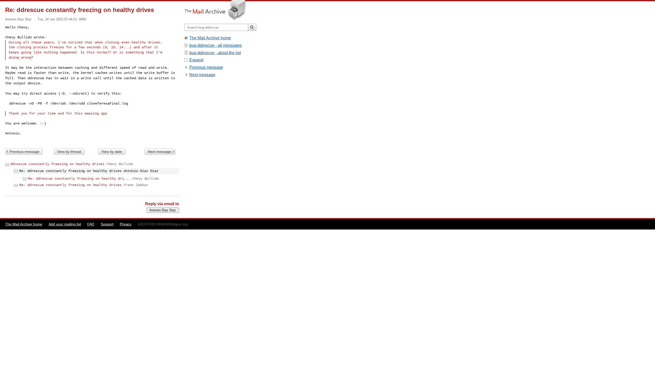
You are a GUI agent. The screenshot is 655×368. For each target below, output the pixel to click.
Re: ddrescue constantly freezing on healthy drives (70, 185)
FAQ (90, 224)
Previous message (24, 152)
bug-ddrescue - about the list (215, 53)
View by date (111, 152)
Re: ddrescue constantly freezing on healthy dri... (79, 179)
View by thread (69, 152)
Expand (196, 60)
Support (107, 224)
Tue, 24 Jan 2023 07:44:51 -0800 (61, 19)
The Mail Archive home (210, 38)
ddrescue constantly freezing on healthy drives (57, 164)
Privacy (126, 224)
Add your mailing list (65, 224)
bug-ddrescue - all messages (215, 45)
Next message (159, 152)
